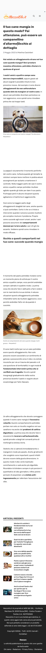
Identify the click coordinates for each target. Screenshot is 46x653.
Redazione (17, 649)
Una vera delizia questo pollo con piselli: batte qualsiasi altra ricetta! (23, 553)
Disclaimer (38, 649)
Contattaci (23, 634)
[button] (34, 16)
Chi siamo (7, 649)
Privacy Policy (27, 649)
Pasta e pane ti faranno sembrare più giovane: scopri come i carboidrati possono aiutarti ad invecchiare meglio (23, 565)
